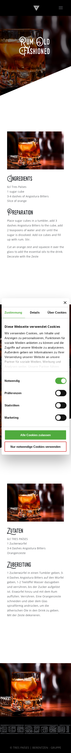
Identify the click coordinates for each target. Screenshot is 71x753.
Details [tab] (35, 312)
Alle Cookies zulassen (35, 435)
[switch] (60, 393)
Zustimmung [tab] (13, 312)
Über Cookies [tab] (57, 312)
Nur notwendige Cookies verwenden (35, 446)
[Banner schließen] (65, 302)
